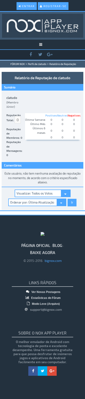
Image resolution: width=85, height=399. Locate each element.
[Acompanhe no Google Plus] (49, 55)
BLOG (57, 245)
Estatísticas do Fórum (45, 298)
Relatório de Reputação (62, 63)
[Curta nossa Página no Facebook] (30, 55)
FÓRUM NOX (17, 63)
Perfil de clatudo (37, 63)
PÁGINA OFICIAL (35, 245)
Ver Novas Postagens (45, 292)
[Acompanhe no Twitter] (40, 55)
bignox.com (52, 261)
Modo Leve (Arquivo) (45, 304)
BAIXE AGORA (42, 252)
